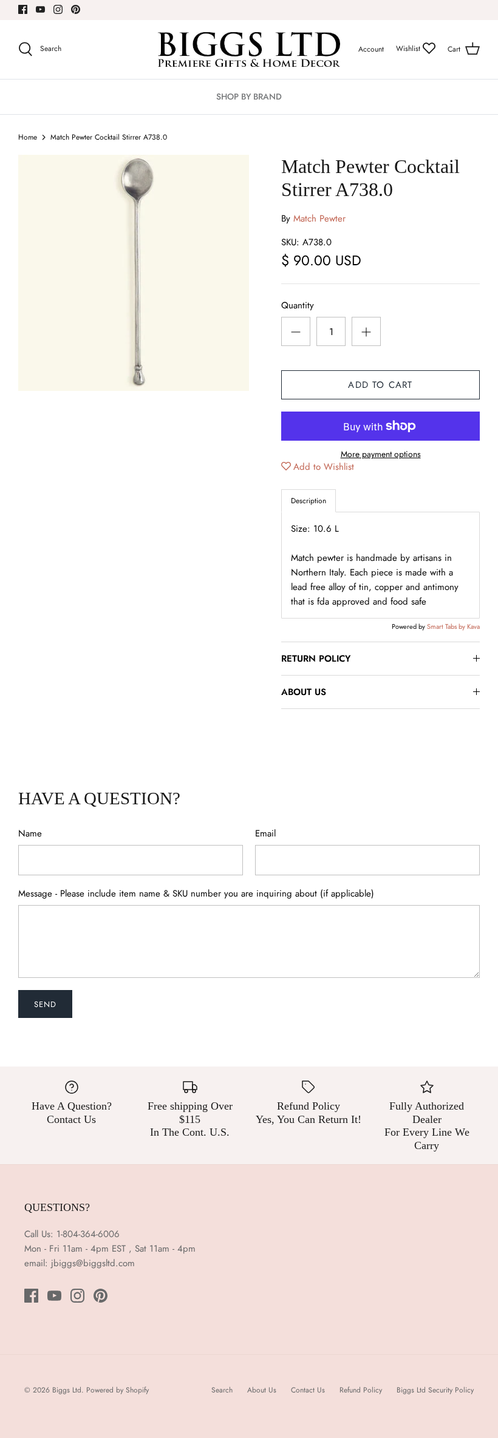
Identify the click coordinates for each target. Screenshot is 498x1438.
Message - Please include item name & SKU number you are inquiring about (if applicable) (196, 893)
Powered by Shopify (117, 1390)
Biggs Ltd (66, 1390)
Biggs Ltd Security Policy (435, 1390)
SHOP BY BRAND (249, 96)
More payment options (381, 454)
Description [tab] (308, 500)
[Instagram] (58, 9)
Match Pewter (319, 218)
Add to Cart (380, 385)
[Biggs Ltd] (249, 49)
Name (30, 833)
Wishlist (409, 48)
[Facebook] (22, 9)
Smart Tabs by (447, 626)
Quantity (297, 305)
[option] (133, 273)
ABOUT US (303, 692)
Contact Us (308, 1390)
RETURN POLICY (315, 658)
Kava (473, 626)
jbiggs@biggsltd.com (93, 1263)
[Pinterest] (75, 9)
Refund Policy (360, 1390)
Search (222, 1390)
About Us (261, 1390)
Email (265, 833)
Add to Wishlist (323, 466)
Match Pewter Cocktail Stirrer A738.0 (108, 137)
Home (27, 137)
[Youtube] (40, 9)
